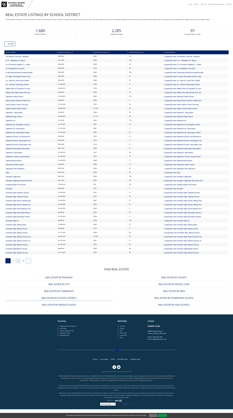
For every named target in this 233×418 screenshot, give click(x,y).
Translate (130, 404)
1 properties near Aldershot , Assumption (179, 112)
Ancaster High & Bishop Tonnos (17, 192)
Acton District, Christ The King (17, 104)
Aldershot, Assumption (14, 152)
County (122, 328)
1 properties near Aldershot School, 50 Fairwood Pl (182, 136)
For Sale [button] (196, 4)
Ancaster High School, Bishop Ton (18, 204)
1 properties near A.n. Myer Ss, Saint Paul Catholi (182, 80)
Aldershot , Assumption (14, 112)
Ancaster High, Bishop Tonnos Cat (18, 236)
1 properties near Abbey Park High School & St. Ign (182, 92)
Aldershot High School (14, 116)
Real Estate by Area (174, 291)
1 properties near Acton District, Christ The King (181, 104)
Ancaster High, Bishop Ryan (16, 224)
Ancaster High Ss (12, 220)
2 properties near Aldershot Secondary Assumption (182, 148)
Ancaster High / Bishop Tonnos (17, 196)
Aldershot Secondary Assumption (18, 148)
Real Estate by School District (59, 297)
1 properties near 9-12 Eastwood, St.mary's (179, 68)
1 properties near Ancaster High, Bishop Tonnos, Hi (182, 240)
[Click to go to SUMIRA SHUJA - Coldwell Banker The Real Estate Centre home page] (14, 4)
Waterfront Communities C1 (68, 326)
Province (122, 326)
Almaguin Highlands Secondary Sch (19, 180)
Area (121, 337)
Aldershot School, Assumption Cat (18, 140)
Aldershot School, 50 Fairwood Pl (18, 136)
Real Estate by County (174, 277)
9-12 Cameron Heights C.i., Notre (18, 64)
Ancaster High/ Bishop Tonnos (17, 244)
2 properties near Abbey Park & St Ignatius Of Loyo (182, 88)
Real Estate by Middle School (59, 304)
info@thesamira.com (159, 339)
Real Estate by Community (59, 291)
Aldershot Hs (10, 120)
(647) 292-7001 (158, 337)
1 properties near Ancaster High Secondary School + (183, 212)
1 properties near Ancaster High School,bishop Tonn (183, 208)
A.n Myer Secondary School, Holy (18, 76)
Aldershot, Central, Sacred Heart (18, 156)
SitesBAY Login (135, 359)
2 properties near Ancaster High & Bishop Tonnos (182, 192)
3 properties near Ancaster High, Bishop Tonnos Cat (183, 236)
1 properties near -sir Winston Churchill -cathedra (182, 56)
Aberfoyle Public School (14, 96)
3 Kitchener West (65, 333)
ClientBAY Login (122, 359)
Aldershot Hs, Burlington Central (17, 124)
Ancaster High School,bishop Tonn (18, 208)
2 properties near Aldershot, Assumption (178, 152)
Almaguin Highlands (13, 176)
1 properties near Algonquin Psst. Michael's (179, 168)
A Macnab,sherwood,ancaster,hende (19, 72)
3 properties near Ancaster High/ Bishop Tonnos (181, 244)
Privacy (95, 359)
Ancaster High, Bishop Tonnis (16, 228)
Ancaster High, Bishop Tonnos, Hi (18, 240)
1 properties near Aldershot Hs (175, 120)
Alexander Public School (15, 164)
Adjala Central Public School (16, 108)
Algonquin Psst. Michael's (15, 168)
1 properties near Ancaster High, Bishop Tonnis (181, 228)
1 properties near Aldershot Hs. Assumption (180, 128)
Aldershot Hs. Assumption (15, 128)
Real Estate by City (59, 284)
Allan (7, 172)
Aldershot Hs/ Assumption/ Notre (18, 132)
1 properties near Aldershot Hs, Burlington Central (182, 124)
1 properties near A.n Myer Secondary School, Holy (182, 76)
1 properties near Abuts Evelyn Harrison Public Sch (182, 100)
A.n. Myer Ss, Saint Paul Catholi (17, 80)
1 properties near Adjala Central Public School (180, 108)
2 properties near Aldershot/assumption (178, 160)
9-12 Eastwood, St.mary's (15, 68)
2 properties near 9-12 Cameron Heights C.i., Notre (182, 64)
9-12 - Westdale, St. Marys (15, 60)
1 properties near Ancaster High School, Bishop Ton (183, 204)
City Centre (63, 328)
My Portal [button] (229, 4)
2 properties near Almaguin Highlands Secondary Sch (183, 180)
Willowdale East (64, 335)
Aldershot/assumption (14, 160)
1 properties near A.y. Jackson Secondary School (182, 84)
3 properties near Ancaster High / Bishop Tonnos (181, 196)
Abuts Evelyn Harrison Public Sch (18, 100)
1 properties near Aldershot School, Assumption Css (183, 144)
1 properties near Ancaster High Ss (176, 220)
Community (123, 335)
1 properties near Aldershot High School (178, 116)
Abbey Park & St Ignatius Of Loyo (18, 88)
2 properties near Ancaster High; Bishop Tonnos (181, 252)
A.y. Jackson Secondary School (17, 84)
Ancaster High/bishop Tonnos (16, 248)
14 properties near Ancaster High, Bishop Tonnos (182, 232)
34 (23, 261)
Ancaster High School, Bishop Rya (18, 200)
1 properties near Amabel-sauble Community (180, 184)
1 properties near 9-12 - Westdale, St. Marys (180, 60)
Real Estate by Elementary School (174, 297)
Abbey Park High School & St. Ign (18, 92)
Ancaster (9, 188)
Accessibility (104, 359)
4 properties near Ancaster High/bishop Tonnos (181, 248)
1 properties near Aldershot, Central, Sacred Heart (182, 156)
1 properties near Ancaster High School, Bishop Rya (183, 200)
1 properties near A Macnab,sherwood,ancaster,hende (183, 72)
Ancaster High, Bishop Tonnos (17, 232)
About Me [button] (204, 4)
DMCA (113, 359)
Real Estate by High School (174, 304)
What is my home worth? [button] (216, 4)
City (121, 331)
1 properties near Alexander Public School (179, 164)
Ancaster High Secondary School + (18, 212)
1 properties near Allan (172, 172)
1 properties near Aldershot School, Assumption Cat (183, 140)
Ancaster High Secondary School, (18, 216)
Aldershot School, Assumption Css (18, 144)
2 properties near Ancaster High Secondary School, (182, 216)
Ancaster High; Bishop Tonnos (17, 252)
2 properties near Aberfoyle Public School (179, 96)
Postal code (123, 333)
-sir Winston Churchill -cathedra (17, 56)
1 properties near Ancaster (173, 188)
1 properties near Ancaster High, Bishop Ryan (180, 224)
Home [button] (190, 4)
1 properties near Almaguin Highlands (177, 176)
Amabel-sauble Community (15, 184)
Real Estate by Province (59, 277)
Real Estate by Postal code (174, 284)
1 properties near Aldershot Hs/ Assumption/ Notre (182, 132)
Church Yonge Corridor (67, 331)
